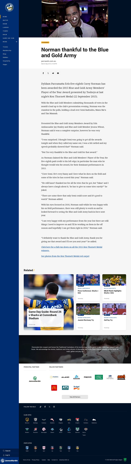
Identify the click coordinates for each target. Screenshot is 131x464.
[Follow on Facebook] (45, 407)
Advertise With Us (64, 460)
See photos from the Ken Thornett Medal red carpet (65, 256)
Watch (5, 20)
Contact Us (55, 460)
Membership (7, 50)
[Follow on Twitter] (49, 407)
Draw (5, 24)
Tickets (5, 47)
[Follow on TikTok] (40, 407)
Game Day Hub (8, 38)
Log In (7, 455)
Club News (45, 42)
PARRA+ (5, 57)
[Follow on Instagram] (54, 407)
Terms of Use (26, 460)
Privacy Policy (35, 460)
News (5, 16)
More (5, 41)
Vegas (5, 64)
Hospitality (6, 61)
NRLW (5, 34)
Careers (44, 460)
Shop (4, 54)
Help (48, 460)
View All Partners (75, 397)
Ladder (6, 27)
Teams (5, 31)
